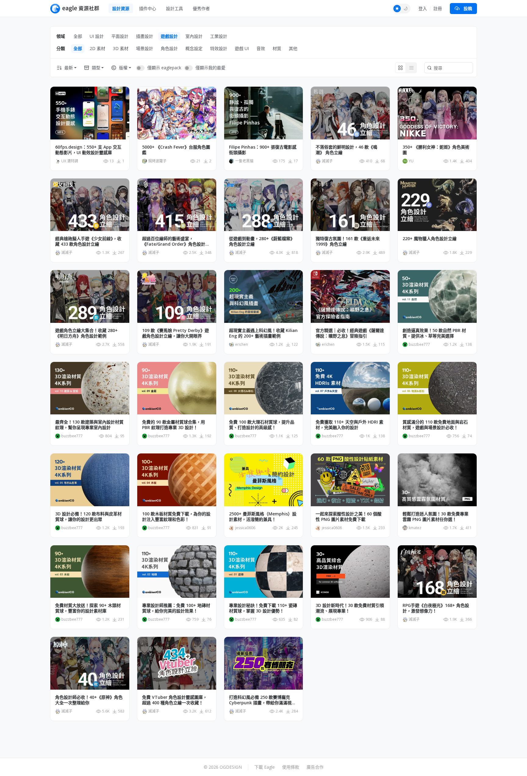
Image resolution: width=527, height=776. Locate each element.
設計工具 (174, 8)
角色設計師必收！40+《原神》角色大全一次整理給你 (89, 700)
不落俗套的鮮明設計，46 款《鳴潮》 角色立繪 (346, 149)
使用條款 (290, 767)
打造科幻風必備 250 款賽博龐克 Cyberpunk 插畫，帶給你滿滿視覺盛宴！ (262, 700)
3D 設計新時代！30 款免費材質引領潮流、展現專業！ (350, 608)
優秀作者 (201, 8)
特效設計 (218, 48)
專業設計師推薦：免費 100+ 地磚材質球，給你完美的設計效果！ (176, 608)
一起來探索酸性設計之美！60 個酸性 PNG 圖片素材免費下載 (349, 516)
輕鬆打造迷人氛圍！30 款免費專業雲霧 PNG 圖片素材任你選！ (435, 516)
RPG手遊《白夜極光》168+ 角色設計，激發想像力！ (436, 608)
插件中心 (147, 8)
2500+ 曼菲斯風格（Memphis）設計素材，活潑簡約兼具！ (262, 516)
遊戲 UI (242, 48)
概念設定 (194, 48)
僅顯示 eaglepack (164, 67)
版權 (123, 67)
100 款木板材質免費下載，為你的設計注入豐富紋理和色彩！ (176, 516)
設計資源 (120, 8)
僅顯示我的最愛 (210, 67)
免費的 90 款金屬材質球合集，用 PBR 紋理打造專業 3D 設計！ (173, 424)
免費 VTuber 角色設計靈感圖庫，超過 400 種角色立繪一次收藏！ (174, 700)
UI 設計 (97, 36)
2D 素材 (97, 48)
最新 (68, 67)
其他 (293, 48)
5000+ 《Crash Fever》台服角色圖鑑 (176, 149)
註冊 (437, 8)
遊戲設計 (169, 36)
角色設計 (169, 48)
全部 (77, 36)
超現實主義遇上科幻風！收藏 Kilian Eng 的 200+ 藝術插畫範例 (263, 333)
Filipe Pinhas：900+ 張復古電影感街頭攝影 (262, 149)
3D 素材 (120, 48)
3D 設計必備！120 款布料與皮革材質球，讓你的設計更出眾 (88, 516)
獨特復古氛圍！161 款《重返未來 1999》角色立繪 (348, 241)
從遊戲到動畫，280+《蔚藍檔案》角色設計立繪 (262, 241)
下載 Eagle (264, 767)
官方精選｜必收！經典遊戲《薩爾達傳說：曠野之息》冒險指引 (350, 333)
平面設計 (119, 36)
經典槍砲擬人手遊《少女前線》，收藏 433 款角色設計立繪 (88, 241)
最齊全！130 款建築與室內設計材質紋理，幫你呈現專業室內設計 (89, 424)
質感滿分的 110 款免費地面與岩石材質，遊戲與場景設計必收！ (435, 424)
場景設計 (144, 48)
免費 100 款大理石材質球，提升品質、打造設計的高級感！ (261, 424)
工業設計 (218, 36)
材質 (277, 48)
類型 (96, 67)
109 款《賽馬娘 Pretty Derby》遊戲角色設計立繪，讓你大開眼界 (175, 333)
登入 (422, 8)
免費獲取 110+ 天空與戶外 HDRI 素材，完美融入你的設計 (349, 424)
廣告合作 (315, 767)
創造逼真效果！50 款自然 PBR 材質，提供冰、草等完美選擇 (434, 333)
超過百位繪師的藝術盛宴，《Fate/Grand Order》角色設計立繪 (176, 241)
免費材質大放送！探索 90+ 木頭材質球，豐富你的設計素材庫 (88, 608)
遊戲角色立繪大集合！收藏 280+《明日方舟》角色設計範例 (86, 333)
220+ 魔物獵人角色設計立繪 (430, 238)
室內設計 (194, 36)
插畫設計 (144, 36)
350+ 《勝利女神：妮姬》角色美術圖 (436, 149)
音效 (260, 48)
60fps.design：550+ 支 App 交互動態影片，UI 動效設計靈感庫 (88, 149)
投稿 (468, 8)
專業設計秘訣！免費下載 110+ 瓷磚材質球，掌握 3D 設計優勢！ (263, 608)
